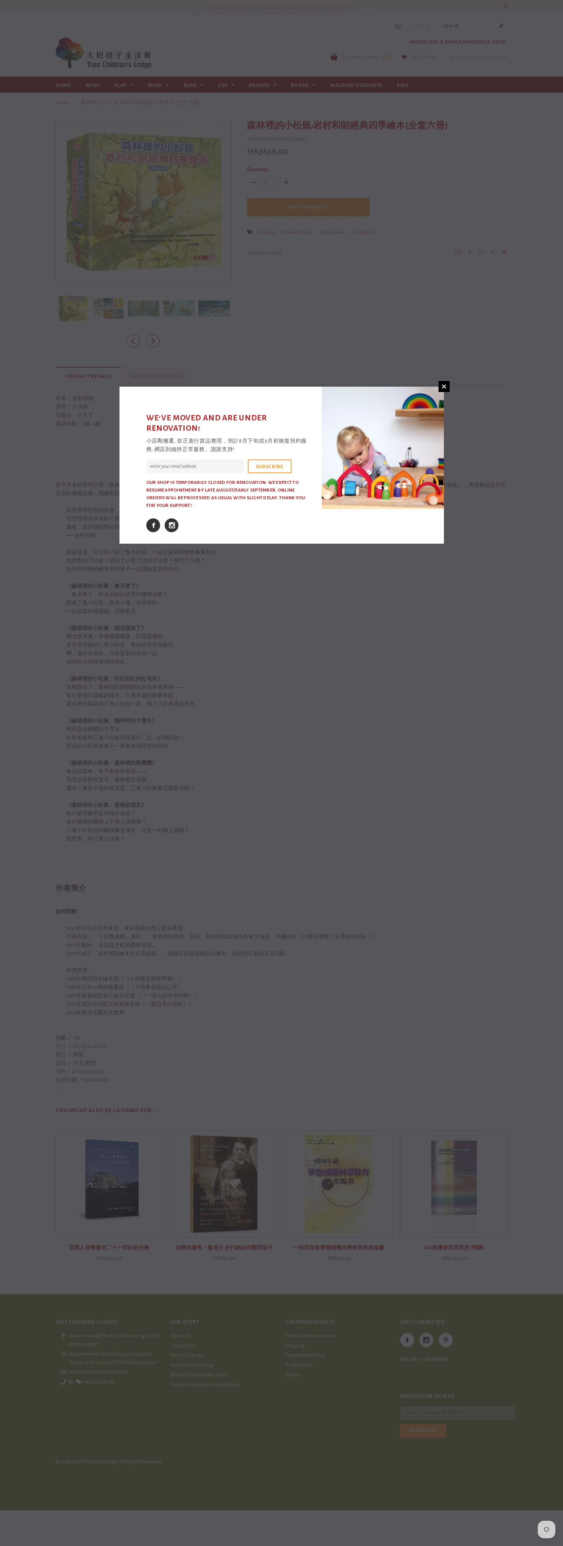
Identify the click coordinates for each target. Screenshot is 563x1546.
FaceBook (153, 525)
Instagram (171, 525)
